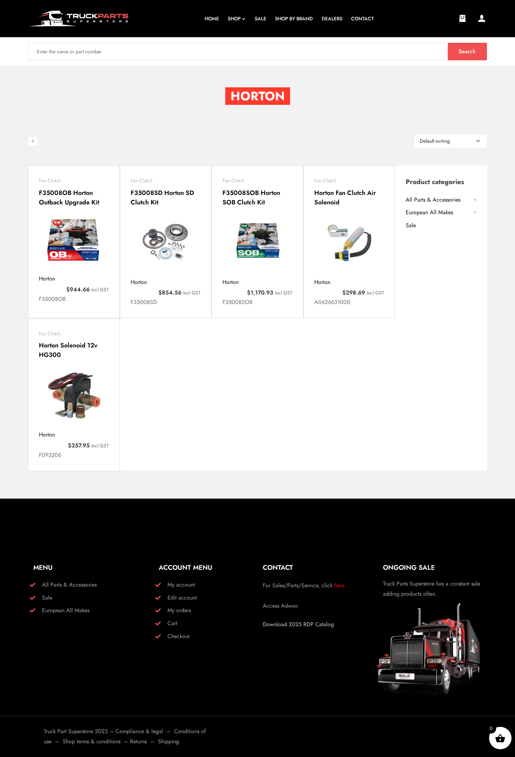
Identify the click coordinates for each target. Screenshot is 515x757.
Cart (172, 623)
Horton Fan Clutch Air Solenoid (345, 197)
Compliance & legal (139, 731)
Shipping (168, 741)
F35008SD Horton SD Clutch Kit (162, 197)
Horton (47, 279)
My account (181, 585)
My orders (179, 610)
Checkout (178, 636)
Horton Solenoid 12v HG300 (68, 350)
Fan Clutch (50, 180)
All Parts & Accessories (433, 200)
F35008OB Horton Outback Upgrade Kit (69, 197)
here (339, 585)
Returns (138, 741)
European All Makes (429, 212)
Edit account (182, 598)
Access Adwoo (280, 606)
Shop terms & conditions (92, 741)
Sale (411, 225)
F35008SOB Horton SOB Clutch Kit (251, 197)
